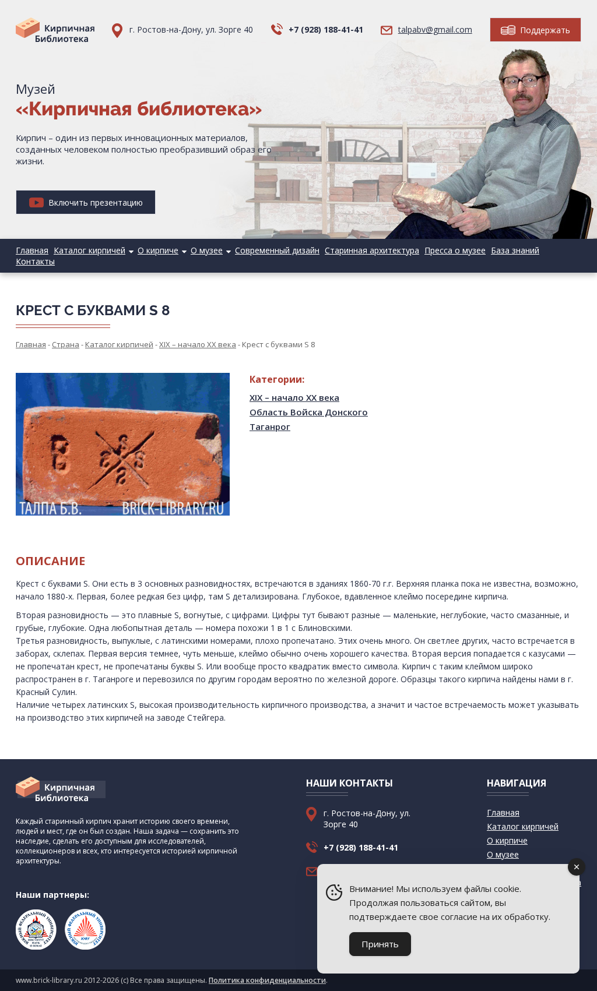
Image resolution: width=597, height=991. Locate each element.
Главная (32, 250)
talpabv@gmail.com (435, 29)
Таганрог (270, 426)
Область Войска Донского (309, 412)
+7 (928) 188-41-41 (326, 29)
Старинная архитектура (372, 250)
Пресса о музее (455, 250)
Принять (380, 944)
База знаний (515, 250)
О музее (207, 250)
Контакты (35, 261)
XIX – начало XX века (294, 397)
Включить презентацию (94, 202)
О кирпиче (158, 250)
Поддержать (544, 30)
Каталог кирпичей (89, 250)
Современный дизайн (277, 250)
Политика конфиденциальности (267, 980)
